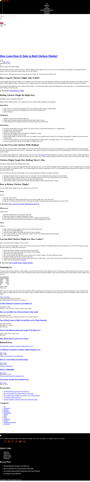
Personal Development (47, 10)
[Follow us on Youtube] (20, 441)
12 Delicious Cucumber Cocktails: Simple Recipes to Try (20, 350)
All (47, 3)
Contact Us (7, 453)
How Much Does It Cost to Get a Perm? (14, 338)
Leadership (47, 8)
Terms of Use (7, 455)
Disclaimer (6, 458)
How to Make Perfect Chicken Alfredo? (21, 263)
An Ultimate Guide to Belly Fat (12, 397)
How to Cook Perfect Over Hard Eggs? (14, 359)
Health (5, 417)
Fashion (6, 414)
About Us (6, 452)
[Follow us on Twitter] (9, 441)
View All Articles (5, 297)
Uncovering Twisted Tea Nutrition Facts (14, 379)
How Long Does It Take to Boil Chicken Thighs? (29, 56)
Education (6, 411)
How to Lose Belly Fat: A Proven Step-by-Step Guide (19, 312)
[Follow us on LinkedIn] (24, 441)
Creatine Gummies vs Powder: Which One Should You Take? (21, 399)
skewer (43, 155)
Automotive (7, 408)
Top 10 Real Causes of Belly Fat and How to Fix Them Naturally (23, 320)
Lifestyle (46, 13)
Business (46, 5)
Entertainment (7, 413)
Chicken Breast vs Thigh (16, 90)
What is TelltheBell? (7, 369)
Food (46, 7)
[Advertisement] (45, 40)
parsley (24, 260)
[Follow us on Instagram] (16, 441)
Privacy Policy (8, 456)
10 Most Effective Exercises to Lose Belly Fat (16, 303)
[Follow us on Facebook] (12, 441)
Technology (47, 11)
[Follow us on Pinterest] (5, 441)
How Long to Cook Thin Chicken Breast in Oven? (24, 204)
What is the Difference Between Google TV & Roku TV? (20, 330)
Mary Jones (6, 62)
